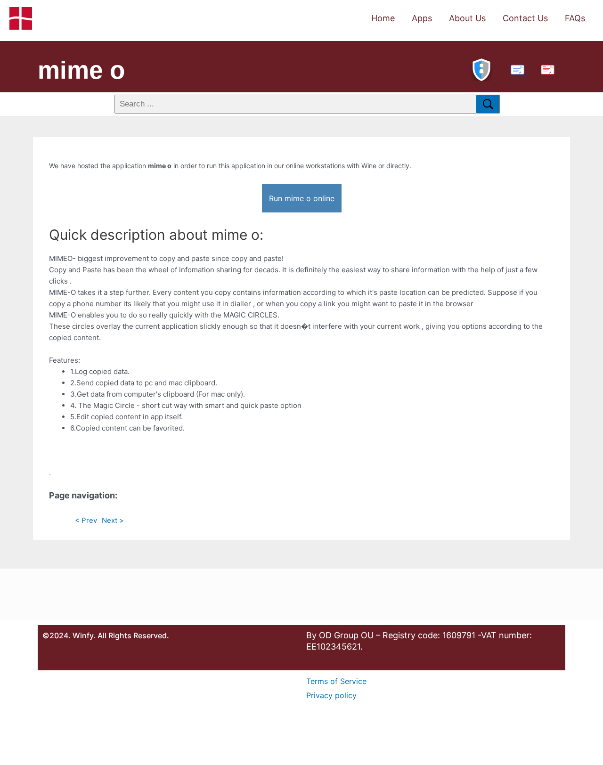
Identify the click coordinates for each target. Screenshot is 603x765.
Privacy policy (331, 695)
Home (383, 18)
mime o (81, 70)
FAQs (575, 18)
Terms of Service (336, 681)
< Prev (86, 520)
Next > (113, 520)
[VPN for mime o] (481, 68)
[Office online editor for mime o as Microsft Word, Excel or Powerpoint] (515, 68)
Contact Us (525, 18)
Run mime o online (301, 198)
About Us (467, 18)
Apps (422, 18)
